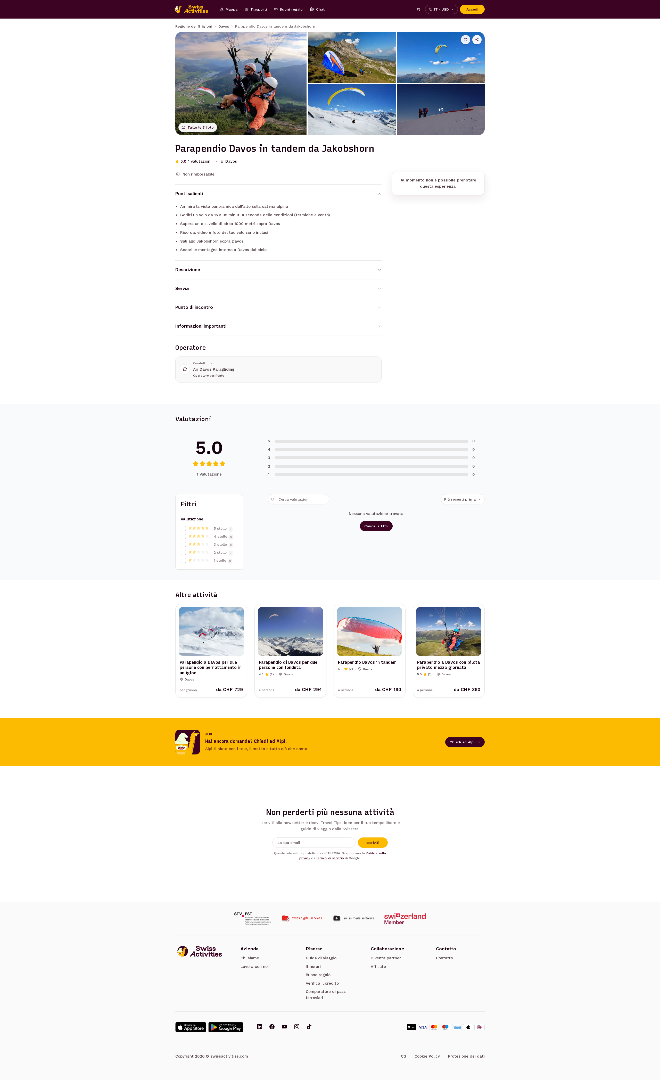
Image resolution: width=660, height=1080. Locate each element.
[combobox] (463, 499)
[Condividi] (477, 39)
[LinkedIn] (259, 1027)
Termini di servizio (330, 858)
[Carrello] (418, 9)
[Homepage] (193, 9)
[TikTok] (309, 1027)
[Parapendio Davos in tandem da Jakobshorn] (241, 83)
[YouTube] (284, 1027)
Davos (223, 26)
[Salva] (465, 39)
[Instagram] (297, 1027)
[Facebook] (272, 1027)
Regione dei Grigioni (193, 26)
